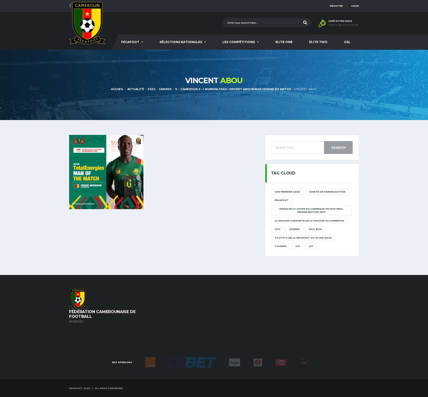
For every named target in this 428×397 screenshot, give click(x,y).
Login (355, 5)
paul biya (315, 229)
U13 (297, 246)
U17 (311, 246)
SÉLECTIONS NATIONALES (181, 42)
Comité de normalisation (327, 191)
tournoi (281, 246)
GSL (347, 42)
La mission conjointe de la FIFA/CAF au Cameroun (309, 220)
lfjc (277, 229)
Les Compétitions (238, 42)
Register (336, 5)
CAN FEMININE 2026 (287, 191)
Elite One (284, 42)
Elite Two (318, 42)
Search (338, 147)
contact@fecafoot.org (343, 25)
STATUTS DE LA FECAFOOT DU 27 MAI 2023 (303, 237)
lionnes (294, 229)
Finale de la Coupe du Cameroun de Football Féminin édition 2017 (311, 210)
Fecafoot (130, 42)
